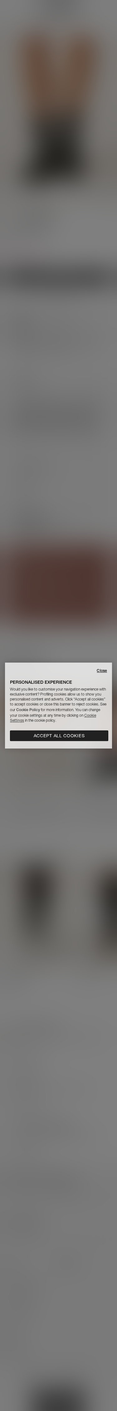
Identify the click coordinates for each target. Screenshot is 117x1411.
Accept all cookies (59, 736)
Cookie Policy (28, 709)
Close (102, 670)
